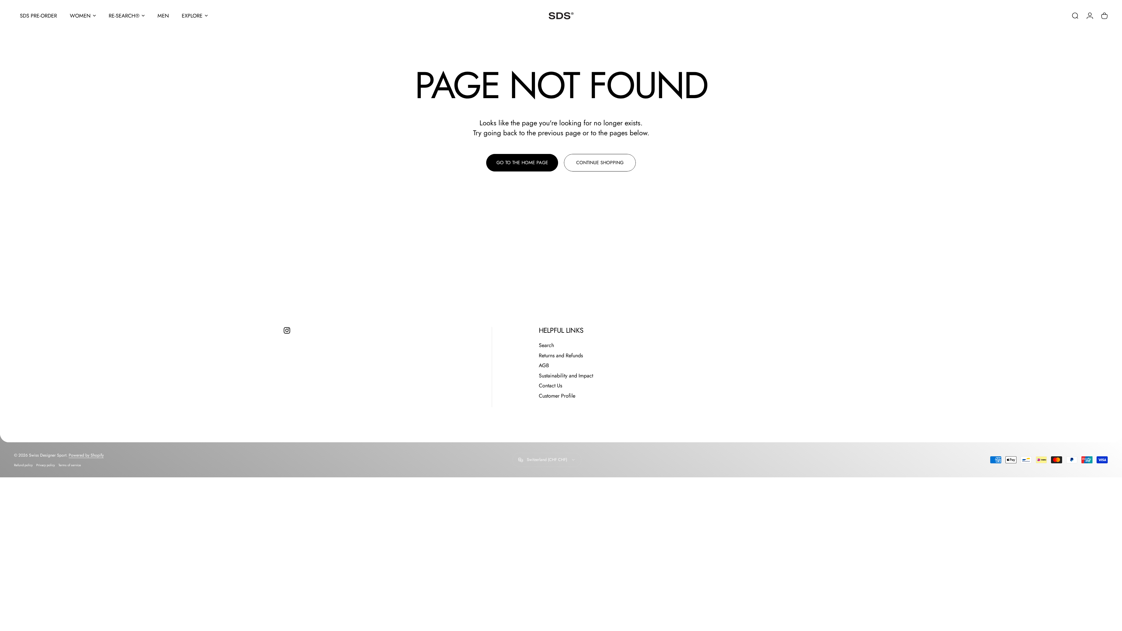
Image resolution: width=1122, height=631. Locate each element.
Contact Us (550, 385)
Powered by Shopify (86, 455)
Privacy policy (45, 465)
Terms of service (69, 465)
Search (546, 345)
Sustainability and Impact (566, 375)
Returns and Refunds (561, 355)
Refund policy (23, 465)
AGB (544, 365)
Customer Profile (557, 396)
